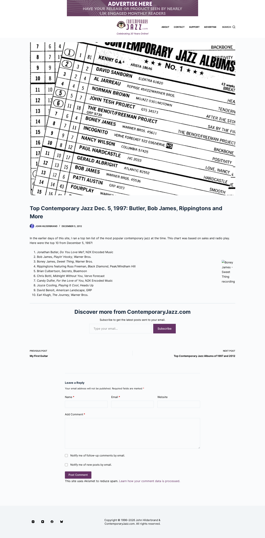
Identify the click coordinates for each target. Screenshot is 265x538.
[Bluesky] (61, 521)
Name (69, 397)
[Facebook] (52, 521)
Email (115, 397)
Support (194, 27)
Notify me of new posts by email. (91, 464)
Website (162, 397)
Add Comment (75, 414)
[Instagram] (33, 521)
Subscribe (164, 328)
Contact (179, 27)
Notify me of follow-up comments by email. (97, 455)
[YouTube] (42, 521)
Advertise (210, 27)
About (165, 27)
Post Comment (78, 474)
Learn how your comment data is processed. (149, 481)
